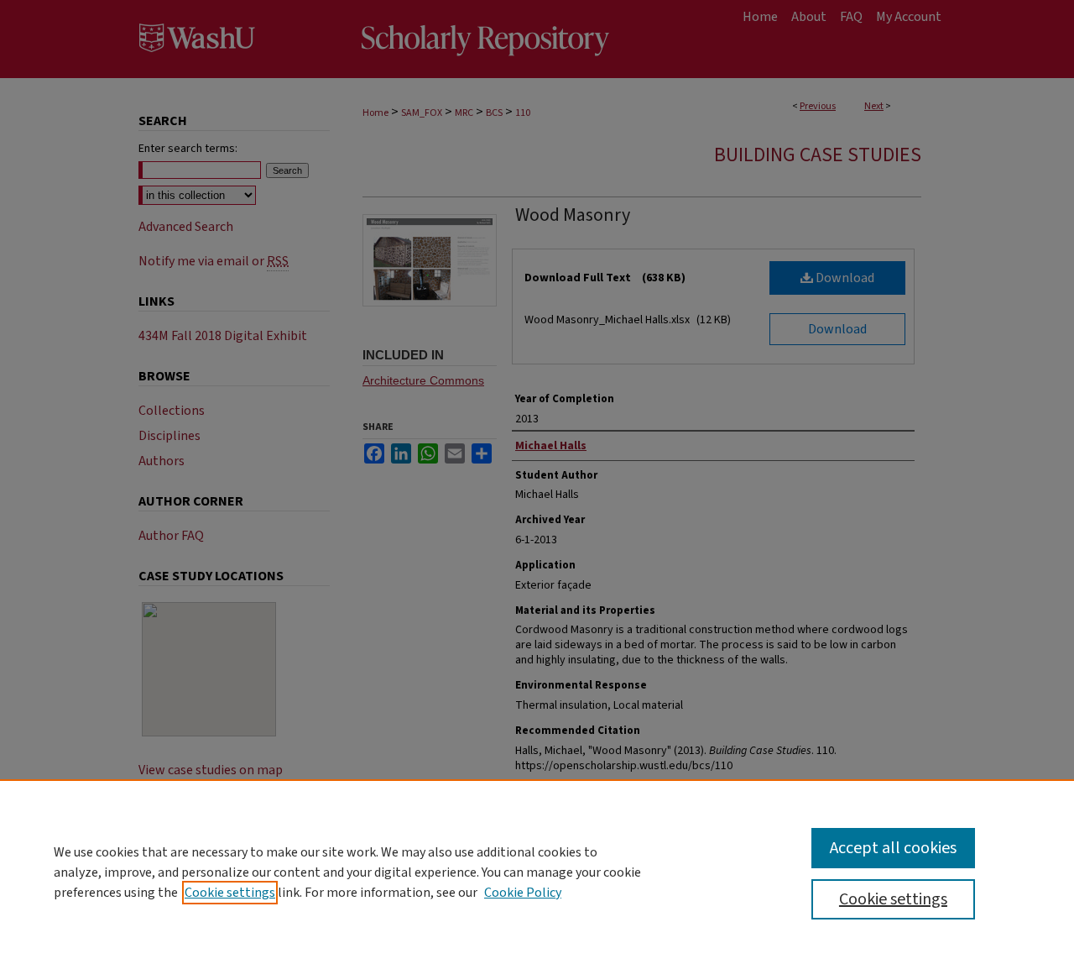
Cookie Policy (522, 892)
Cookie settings (230, 892)
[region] (537, 871)
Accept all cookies (893, 848)
